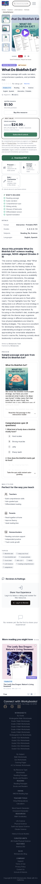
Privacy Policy (11, 143)
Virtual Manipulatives (20, 801)
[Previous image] (14, 33)
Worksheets (20, 772)
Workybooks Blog (20, 854)
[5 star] (10, 84)
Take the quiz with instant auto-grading (19, 473)
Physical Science (20, 824)
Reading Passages (20, 775)
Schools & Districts (20, 872)
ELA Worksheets (20, 760)
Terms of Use (20, 864)
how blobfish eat (10, 557)
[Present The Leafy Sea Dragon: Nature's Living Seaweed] (28, 694)
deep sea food (23, 553)
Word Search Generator (20, 808)
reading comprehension (26, 564)
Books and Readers (20, 778)
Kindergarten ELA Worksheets (20, 735)
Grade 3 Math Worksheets (20, 727)
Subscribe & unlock (20, 134)
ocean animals (25, 557)
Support (20, 861)
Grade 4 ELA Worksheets (20, 746)
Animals (26, 10)
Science (10, 10)
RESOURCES (20, 814)
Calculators (20, 804)
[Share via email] (28, 56)
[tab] (6, 19)
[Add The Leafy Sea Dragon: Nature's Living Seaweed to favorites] (35, 646)
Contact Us (20, 869)
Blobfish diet (9, 553)
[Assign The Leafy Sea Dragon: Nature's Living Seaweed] (32, 694)
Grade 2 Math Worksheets (20, 724)
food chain (8, 560)
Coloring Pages (20, 762)
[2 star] (4, 84)
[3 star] (6, 84)
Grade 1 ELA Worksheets (20, 738)
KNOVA (20, 791)
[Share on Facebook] (25, 56)
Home (4, 10)
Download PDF (20, 158)
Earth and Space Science (20, 826)
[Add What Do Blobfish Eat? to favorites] (36, 18)
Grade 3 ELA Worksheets (21, 743)
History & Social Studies (20, 834)
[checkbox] (35, 694)
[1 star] (2, 84)
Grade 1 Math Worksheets (20, 721)
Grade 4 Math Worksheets (20, 729)
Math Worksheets (20, 757)
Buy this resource (20, 112)
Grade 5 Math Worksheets (20, 732)
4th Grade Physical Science (21, 841)
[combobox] (21, 3)
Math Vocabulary (20, 816)
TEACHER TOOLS (20, 798)
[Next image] (36, 33)
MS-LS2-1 (20, 560)
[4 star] (8, 84)
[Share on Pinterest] (20, 56)
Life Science (18, 10)
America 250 (20, 846)
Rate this (27, 84)
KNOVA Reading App (20, 794)
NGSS (30, 560)
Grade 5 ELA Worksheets (21, 749)
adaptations (8, 567)
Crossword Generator (20, 811)
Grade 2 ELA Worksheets (21, 740)
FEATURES (20, 844)
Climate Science (20, 829)
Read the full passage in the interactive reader (19, 413)
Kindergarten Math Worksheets (20, 718)
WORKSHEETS (20, 713)
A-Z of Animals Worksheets (20, 765)
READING (20, 781)
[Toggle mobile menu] (34, 3)
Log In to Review (22, 603)
